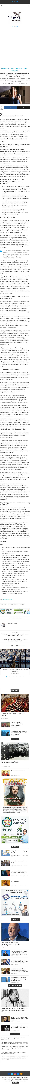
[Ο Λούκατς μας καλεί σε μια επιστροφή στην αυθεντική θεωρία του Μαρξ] (5, 979)
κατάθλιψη (11, 604)
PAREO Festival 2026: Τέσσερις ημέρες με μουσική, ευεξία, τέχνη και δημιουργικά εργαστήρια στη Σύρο (14, 1047)
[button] (1, 663)
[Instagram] (14, 1)
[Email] (17, 1)
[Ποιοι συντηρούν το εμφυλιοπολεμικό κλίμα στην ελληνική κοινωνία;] (5, 724)
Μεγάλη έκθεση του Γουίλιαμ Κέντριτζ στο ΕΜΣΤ (12, 1038)
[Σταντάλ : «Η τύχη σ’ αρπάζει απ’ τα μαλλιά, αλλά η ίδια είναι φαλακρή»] (5, 1019)
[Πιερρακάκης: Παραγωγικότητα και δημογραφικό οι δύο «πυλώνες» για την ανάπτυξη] (5, 953)
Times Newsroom (12, 83)
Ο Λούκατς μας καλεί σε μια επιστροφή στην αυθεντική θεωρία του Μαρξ (18, 979)
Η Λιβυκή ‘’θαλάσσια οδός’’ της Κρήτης (19, 851)
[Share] (10, 107)
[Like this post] (11, 618)
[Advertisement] (15, 49)
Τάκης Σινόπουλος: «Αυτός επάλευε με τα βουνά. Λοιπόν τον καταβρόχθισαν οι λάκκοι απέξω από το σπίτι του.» (14, 1010)
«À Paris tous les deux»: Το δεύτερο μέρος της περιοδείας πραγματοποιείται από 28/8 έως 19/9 (14, 1043)
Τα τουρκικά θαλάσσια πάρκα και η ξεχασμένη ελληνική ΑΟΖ (19, 871)
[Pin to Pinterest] (16, 618)
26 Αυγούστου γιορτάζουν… (18, 770)
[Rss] (19, 1)
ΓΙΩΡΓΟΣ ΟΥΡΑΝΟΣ (16, 855)
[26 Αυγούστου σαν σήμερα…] (15, 751)
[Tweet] (23, 107)
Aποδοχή (15, 1082)
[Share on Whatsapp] (19, 618)
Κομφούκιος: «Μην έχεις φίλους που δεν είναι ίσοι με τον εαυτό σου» (19, 1027)
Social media (3, 604)
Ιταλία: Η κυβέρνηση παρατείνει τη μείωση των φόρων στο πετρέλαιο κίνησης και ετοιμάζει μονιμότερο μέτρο (14, 1057)
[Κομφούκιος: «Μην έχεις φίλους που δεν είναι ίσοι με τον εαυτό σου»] (5, 1028)
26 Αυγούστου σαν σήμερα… (10, 762)
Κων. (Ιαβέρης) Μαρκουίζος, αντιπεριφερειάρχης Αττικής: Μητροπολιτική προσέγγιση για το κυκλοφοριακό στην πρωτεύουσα (12, 945)
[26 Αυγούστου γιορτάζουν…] (5, 773)
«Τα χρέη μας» (15, 881)
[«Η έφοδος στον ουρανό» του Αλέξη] (5, 863)
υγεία (16, 604)
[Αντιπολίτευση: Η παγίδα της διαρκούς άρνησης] (15, 703)
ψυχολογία (22, 604)
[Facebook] (10, 1)
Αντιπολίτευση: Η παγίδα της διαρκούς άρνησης (13, 714)
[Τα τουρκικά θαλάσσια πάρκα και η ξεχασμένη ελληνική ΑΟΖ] (5, 873)
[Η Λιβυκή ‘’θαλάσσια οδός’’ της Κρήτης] (5, 853)
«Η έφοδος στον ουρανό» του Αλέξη (19, 861)
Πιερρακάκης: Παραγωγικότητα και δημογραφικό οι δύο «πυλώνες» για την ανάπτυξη (19, 952)
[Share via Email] (20, 618)
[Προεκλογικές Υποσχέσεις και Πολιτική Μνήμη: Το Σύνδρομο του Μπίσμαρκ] (5, 733)
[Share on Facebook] (13, 618)
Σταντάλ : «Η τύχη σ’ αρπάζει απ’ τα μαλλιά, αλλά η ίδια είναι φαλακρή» (19, 1018)
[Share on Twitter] (15, 618)
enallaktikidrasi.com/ (7, 599)
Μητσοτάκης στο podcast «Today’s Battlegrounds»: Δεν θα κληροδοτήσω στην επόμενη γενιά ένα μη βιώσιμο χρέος (19, 962)
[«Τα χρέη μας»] (5, 883)
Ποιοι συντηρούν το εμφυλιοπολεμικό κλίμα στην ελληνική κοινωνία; (19, 724)
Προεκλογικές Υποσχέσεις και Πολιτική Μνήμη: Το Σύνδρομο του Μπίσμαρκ (19, 732)
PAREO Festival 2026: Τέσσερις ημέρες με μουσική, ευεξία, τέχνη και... (15, 670)
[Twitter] (12, 1)
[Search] (28, 6)
